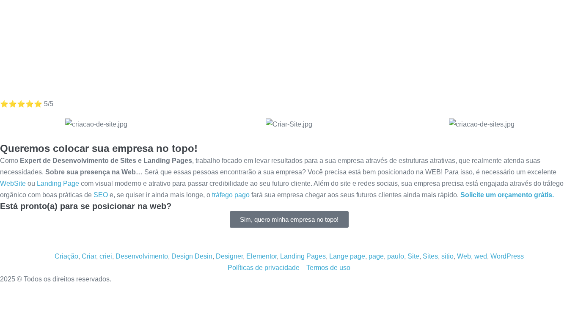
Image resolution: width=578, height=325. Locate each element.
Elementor (261, 256)
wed (480, 256)
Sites (430, 256)
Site (413, 256)
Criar (89, 256)
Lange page (347, 256)
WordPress (507, 256)
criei (105, 256)
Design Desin (191, 256)
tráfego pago (231, 194)
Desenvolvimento (142, 256)
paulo (395, 256)
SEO (101, 194)
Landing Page (58, 183)
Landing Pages (303, 256)
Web (464, 256)
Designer (229, 256)
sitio (447, 256)
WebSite (13, 183)
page (376, 256)
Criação (66, 256)
